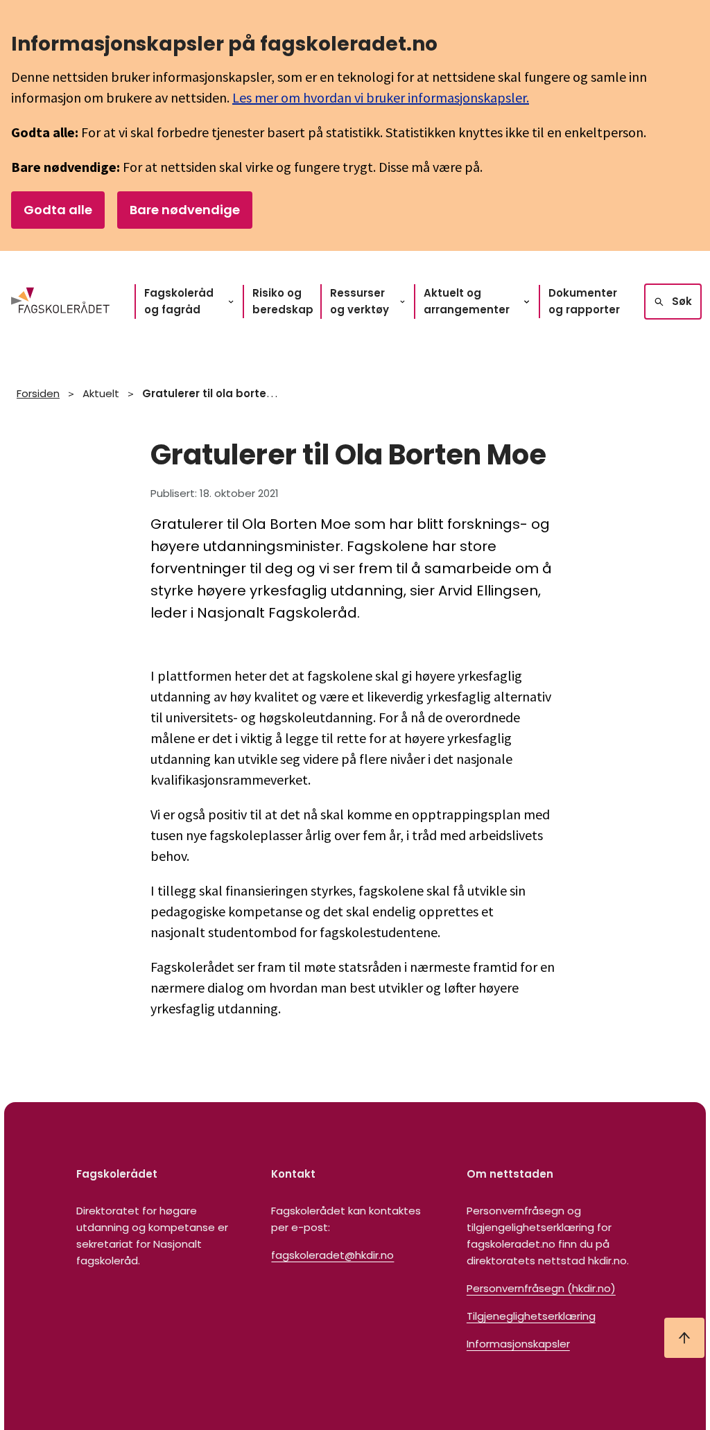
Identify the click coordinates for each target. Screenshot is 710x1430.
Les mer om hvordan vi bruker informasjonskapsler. (380, 97)
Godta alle (58, 209)
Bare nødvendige (185, 209)
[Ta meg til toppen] (684, 1338)
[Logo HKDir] (60, 301)
